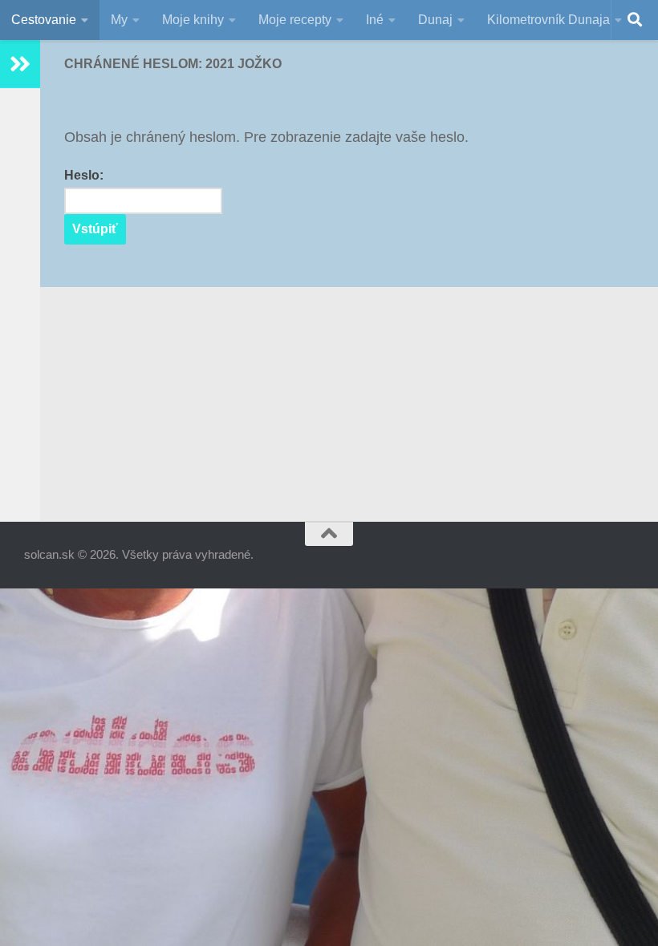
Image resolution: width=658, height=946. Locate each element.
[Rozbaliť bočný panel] (20, 64)
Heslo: (84, 175)
